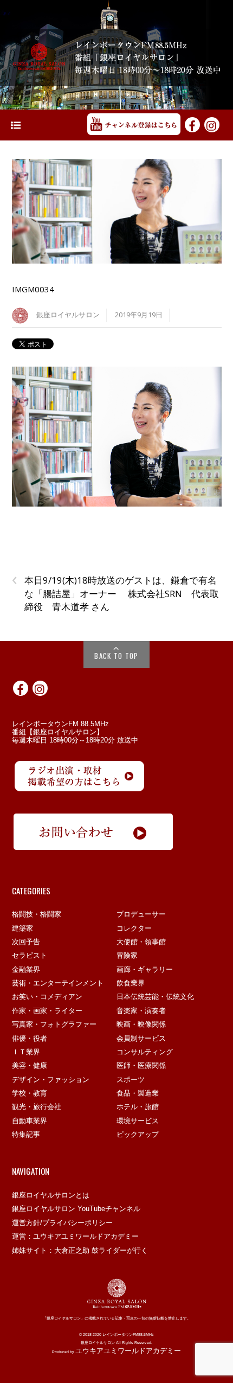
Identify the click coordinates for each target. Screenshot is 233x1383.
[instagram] (211, 124)
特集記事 (26, 1134)
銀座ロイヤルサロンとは (50, 1195)
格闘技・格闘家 (36, 914)
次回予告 (26, 942)
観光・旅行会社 (36, 1107)
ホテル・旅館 (137, 1107)
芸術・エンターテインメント (57, 983)
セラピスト (29, 955)
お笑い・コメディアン (47, 997)
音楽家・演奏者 (141, 1011)
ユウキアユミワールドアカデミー (128, 1351)
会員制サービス (141, 1038)
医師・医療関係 (141, 1065)
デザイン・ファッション (50, 1079)
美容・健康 (29, 1065)
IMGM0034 (33, 289)
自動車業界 (29, 1121)
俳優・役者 (29, 1038)
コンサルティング (144, 1052)
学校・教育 (29, 1093)
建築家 (22, 928)
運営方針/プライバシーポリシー (62, 1223)
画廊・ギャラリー (144, 969)
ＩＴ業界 (26, 1052)
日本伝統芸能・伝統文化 (155, 997)
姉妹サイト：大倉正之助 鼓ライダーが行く (80, 1250)
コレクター (134, 928)
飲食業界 (130, 983)
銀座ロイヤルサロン (68, 314)
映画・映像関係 (141, 1024)
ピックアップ (137, 1134)
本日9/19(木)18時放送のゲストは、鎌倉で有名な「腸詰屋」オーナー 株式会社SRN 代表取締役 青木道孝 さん (115, 593)
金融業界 (26, 969)
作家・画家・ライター (47, 1011)
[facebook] (192, 124)
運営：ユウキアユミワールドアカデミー (75, 1236)
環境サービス (137, 1121)
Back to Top (116, 655)
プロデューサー (141, 914)
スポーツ (130, 1079)
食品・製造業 (137, 1093)
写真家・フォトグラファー (54, 1024)
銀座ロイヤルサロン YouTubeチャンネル (76, 1209)
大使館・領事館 (141, 942)
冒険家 (127, 955)
